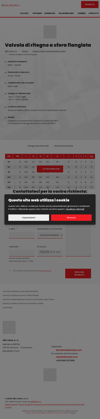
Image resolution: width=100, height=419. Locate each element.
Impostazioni (28, 217)
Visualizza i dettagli (75, 209)
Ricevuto (71, 217)
